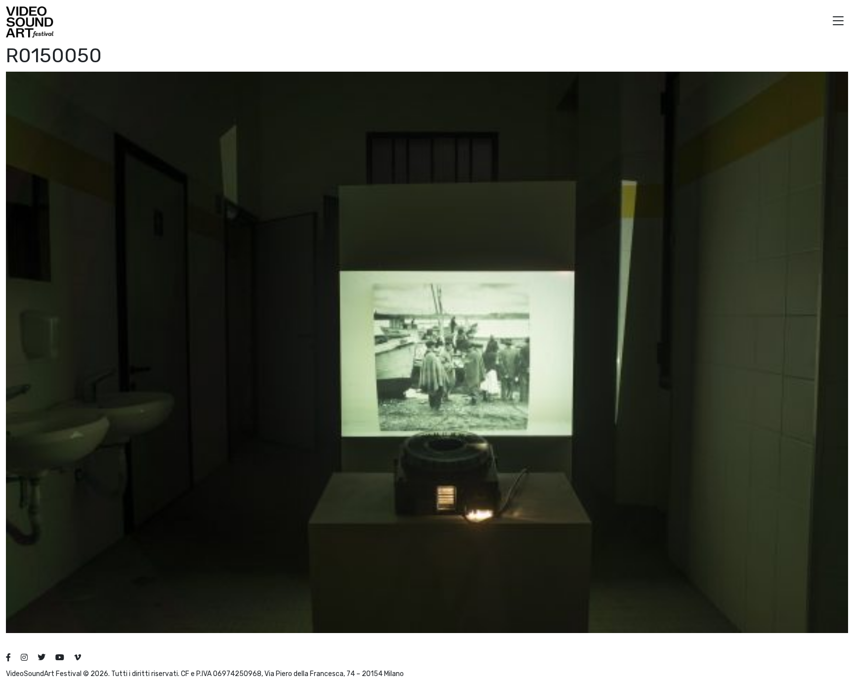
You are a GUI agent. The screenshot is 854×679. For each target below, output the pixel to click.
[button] (838, 22)
